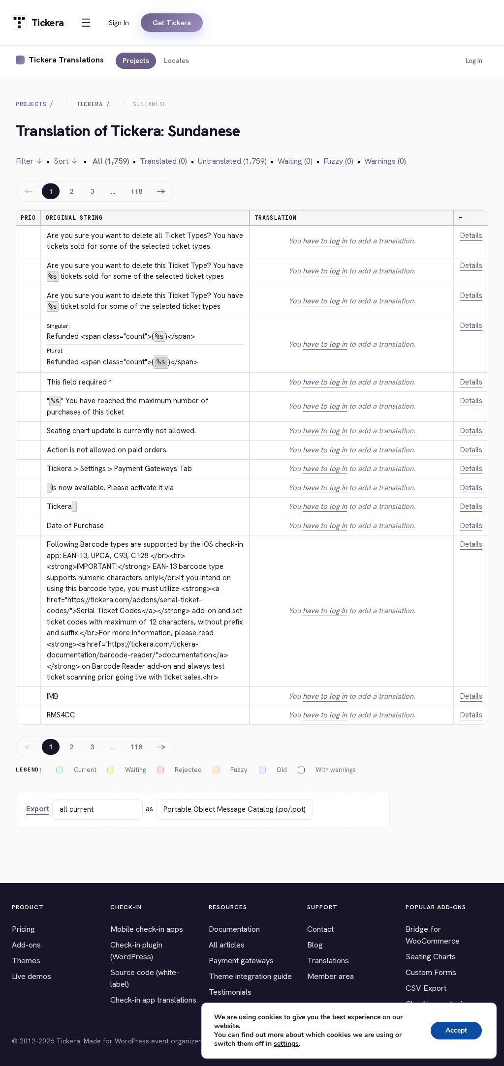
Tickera (89, 104)
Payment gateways (241, 960)
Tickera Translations (66, 60)
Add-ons (26, 945)
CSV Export (426, 988)
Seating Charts (431, 956)
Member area (330, 976)
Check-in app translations (153, 1000)
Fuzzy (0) (338, 161)
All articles (227, 945)
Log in (474, 61)
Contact (320, 929)
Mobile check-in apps (146, 929)
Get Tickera (172, 22)
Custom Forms (431, 972)
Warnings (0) (385, 161)
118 (136, 191)
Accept (456, 1030)
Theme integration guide (250, 976)
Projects (136, 60)
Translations (328, 960)
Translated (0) (163, 161)
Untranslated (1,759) (232, 161)
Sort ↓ (66, 161)
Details (471, 235)
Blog (315, 945)
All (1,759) (111, 161)
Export (37, 809)
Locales (176, 60)
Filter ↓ (29, 161)
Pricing (23, 929)
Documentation (234, 929)
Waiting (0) (295, 161)
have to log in (325, 241)
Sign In (119, 22)
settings (286, 1043)
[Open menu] (86, 22)
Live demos (31, 976)
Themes (26, 960)
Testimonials (230, 992)
